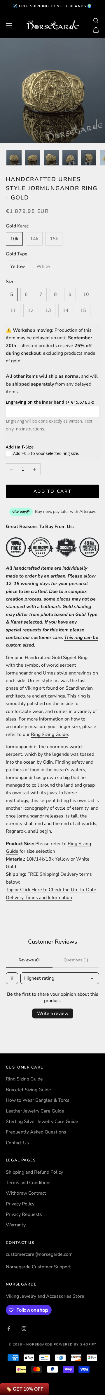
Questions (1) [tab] (76, 960)
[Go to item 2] (32, 158)
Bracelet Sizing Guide (28, 1090)
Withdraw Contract (26, 1193)
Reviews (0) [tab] (29, 960)
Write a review (52, 1013)
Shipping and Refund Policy (34, 1172)
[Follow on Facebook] (9, 1329)
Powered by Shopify (75, 1344)
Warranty (16, 1225)
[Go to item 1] (14, 158)
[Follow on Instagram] (24, 1329)
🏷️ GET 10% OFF (24, 1389)
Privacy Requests (24, 1214)
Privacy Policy (20, 1204)
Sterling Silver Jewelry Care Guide (42, 1121)
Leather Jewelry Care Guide (35, 1111)
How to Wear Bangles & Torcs (37, 1100)
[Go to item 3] (51, 158)
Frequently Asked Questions (36, 1132)
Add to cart (53, 491)
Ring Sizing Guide (49, 734)
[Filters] (12, 978)
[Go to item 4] (70, 158)
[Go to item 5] (88, 158)
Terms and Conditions (29, 1182)
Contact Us (17, 1143)
